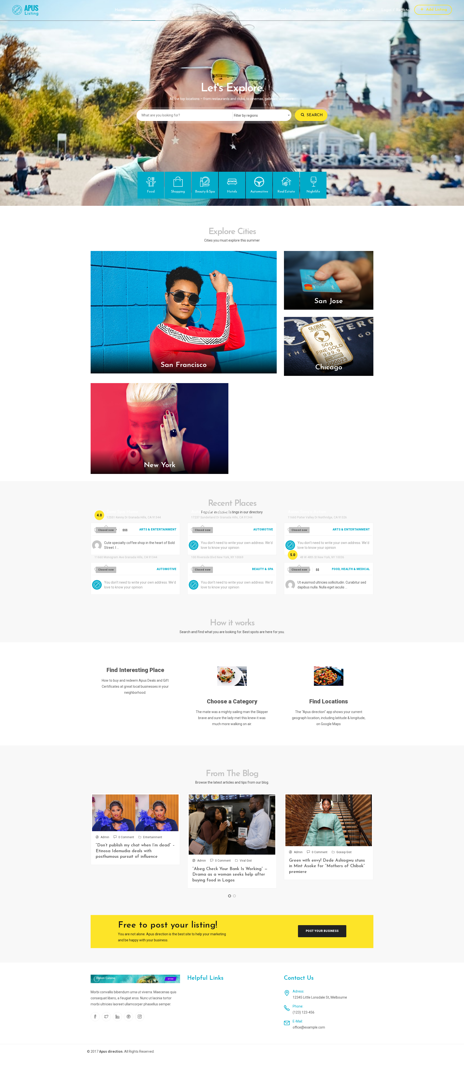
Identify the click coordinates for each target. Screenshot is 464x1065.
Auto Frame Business (211, 512)
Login (386, 10)
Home (120, 10)
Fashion (194, 10)
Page (367, 10)
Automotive (263, 529)
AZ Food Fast (314, 552)
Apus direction (111, 1051)
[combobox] (261, 115)
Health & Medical (355, 569)
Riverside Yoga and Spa (215, 552)
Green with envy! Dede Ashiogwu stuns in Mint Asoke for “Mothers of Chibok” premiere (327, 866)
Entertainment (225, 10)
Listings (341, 10)
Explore (285, 10)
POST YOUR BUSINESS (322, 931)
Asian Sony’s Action (307, 512)
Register (403, 10)
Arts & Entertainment (157, 529)
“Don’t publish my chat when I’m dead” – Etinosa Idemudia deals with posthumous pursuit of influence (135, 851)
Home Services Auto (114, 552)
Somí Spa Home (122, 512)
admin (105, 837)
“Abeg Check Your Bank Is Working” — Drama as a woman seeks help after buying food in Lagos (230, 875)
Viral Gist (314, 10)
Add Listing (436, 10)
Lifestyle (169, 10)
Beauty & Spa (262, 569)
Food (336, 569)
